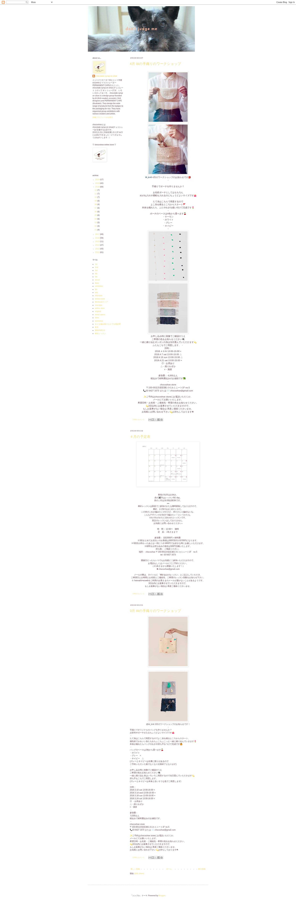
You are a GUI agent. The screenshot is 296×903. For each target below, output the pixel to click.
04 (96, 219)
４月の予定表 (140, 437)
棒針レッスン (100, 333)
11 (96, 194)
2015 (97, 241)
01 (96, 230)
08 (96, 204)
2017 (97, 234)
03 (96, 222)
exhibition (99, 286)
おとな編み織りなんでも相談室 (108, 324)
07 (96, 208)
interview (98, 296)
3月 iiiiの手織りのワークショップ (155, 611)
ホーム (169, 869)
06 (96, 212)
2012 (97, 252)
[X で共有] (155, 419)
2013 (97, 249)
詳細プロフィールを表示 (102, 117)
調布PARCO (100, 330)
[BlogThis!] (152, 419)
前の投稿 (202, 869)
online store (100, 308)
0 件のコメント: (139, 419)
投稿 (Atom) (139, 873)
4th (96, 274)
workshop (99, 321)
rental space (100, 315)
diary (97, 283)
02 (96, 226)
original (98, 311)
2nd (96, 267)
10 (96, 197)
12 (96, 190)
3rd (96, 270)
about (97, 280)
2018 (97, 187)
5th (96, 277)
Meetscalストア (101, 302)
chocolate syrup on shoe (106, 76)
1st (96, 264)
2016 (97, 238)
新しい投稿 (135, 869)
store (97, 318)
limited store (100, 299)
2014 (97, 245)
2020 (97, 179)
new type (98, 305)
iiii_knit (148, 177)
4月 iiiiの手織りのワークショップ (155, 64)
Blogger (162, 896)
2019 (97, 183)
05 (96, 215)
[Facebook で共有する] (158, 419)
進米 (97, 327)
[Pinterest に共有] (161, 419)
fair (96, 289)
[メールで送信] (149, 419)
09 (96, 201)
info (96, 292)
